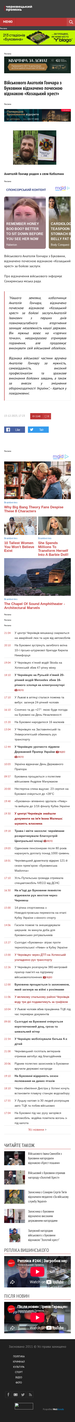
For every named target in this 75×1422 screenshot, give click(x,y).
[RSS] (30, 1394)
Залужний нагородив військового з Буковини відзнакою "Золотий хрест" (44, 1235)
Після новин (16, 1296)
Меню (7, 22)
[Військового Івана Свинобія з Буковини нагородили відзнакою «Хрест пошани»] (14, 1158)
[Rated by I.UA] (24, 1408)
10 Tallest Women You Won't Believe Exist (19, 547)
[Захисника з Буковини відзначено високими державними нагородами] (14, 1216)
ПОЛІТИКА (19, 1356)
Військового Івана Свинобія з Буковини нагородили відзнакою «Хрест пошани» (45, 1158)
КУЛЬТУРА (18, 1367)
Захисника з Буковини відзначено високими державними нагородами (43, 1216)
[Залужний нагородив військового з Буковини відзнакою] (14, 1235)
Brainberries (11, 502)
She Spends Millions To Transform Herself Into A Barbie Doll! (53, 549)
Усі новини (36, 1130)
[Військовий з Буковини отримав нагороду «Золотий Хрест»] (14, 1177)
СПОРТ (19, 1372)
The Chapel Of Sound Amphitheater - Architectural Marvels (34, 606)
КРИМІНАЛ (19, 1362)
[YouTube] (15, 1394)
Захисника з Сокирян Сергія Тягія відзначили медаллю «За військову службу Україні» (48, 1196)
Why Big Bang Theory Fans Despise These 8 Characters (33, 509)
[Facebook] (8, 1394)
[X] (23, 1394)
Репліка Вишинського (26, 1250)
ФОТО (19, 1383)
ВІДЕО (18, 1377)
